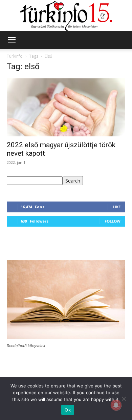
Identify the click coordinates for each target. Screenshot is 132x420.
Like (116, 206)
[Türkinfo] (66, 16)
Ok (68, 410)
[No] (123, 398)
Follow (112, 221)
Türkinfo (15, 56)
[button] (11, 40)
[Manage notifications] (116, 405)
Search (72, 180)
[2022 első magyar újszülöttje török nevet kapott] (66, 107)
